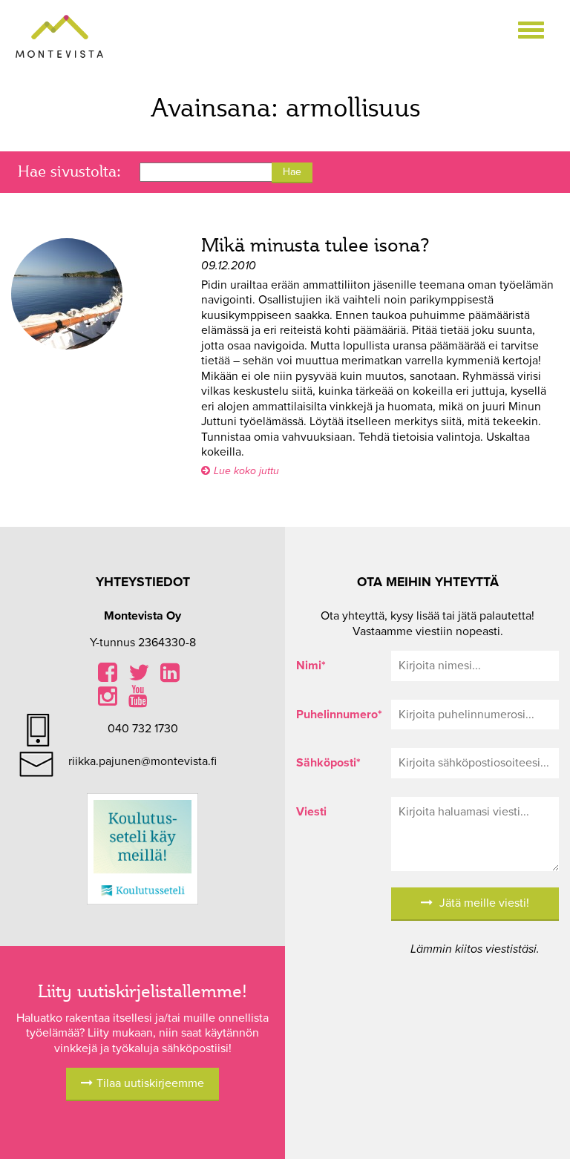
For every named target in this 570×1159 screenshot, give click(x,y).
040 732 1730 (143, 728)
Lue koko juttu (246, 470)
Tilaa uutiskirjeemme (150, 1083)
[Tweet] (138, 676)
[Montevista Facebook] (107, 676)
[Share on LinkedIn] (170, 676)
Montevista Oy (59, 37)
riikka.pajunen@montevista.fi (142, 761)
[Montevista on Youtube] (138, 700)
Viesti (311, 811)
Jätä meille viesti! (482, 903)
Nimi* (311, 665)
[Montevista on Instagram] (107, 700)
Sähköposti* (328, 762)
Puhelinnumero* (332, 714)
